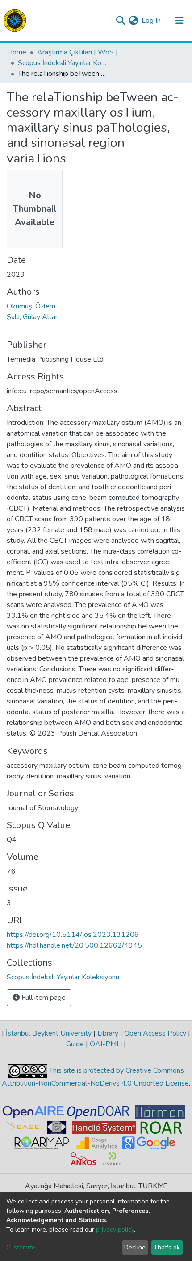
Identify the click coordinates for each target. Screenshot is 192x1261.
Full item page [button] (43, 998)
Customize (20, 1247)
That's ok (167, 1247)
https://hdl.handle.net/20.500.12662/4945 (74, 945)
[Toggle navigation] (179, 20)
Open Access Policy (155, 1033)
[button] (133, 20)
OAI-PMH (106, 1044)
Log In (152, 20)
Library (108, 1033)
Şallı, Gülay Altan (33, 317)
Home (16, 52)
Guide (76, 1044)
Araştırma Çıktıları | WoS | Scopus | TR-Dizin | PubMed (81, 52)
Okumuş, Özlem (31, 306)
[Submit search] (120, 20)
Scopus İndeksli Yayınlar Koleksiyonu (62, 63)
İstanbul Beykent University (48, 1033)
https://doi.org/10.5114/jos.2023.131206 (73, 935)
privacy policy (115, 1229)
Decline (135, 1247)
